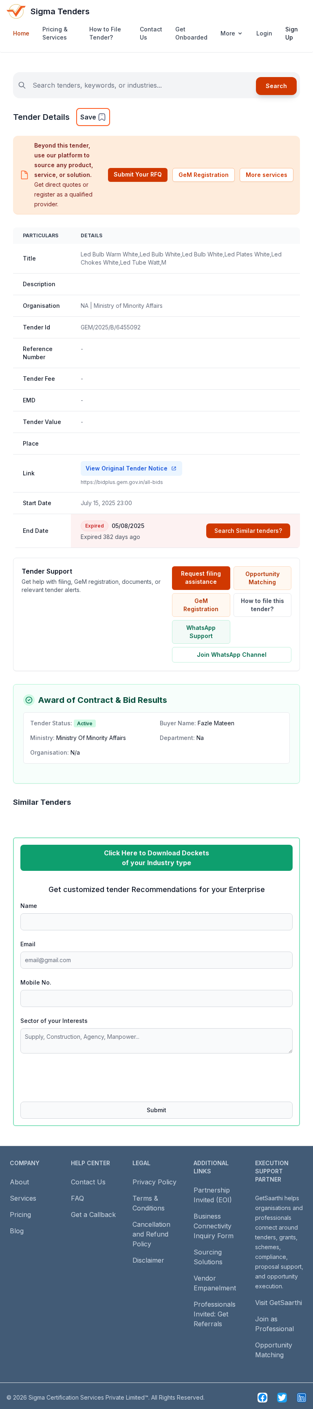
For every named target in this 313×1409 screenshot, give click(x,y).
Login (264, 33)
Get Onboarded (191, 33)
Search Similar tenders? (248, 530)
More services (266, 174)
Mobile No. (35, 982)
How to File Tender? (105, 33)
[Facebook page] (262, 1397)
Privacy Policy (154, 1182)
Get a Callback (93, 1214)
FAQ (77, 1198)
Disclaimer (148, 1260)
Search (276, 85)
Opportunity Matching (262, 577)
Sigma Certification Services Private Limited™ (88, 1397)
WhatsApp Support (201, 631)
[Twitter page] (282, 1397)
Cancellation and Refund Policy (151, 1234)
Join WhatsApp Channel (232, 654)
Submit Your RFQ (138, 174)
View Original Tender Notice (127, 468)
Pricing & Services (55, 33)
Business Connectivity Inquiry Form (214, 1226)
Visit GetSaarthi (278, 1303)
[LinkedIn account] (301, 1397)
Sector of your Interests (54, 1020)
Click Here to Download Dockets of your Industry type (156, 858)
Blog (17, 1231)
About (19, 1182)
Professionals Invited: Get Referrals (215, 1314)
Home (21, 33)
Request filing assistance (201, 577)
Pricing (20, 1214)
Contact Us (151, 33)
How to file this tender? (262, 604)
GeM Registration (204, 174)
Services (23, 1198)
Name (28, 905)
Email (27, 944)
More (227, 33)
